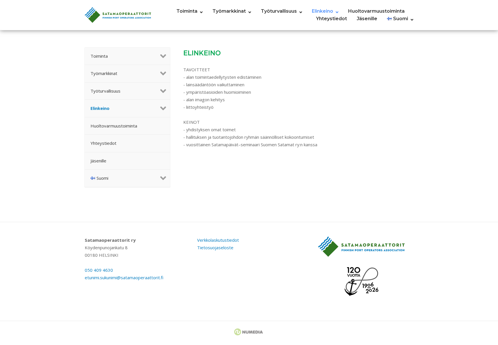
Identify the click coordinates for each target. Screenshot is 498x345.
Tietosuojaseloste (215, 247)
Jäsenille (367, 18)
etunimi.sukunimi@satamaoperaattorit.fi (124, 277)
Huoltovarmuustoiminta (376, 11)
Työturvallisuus (279, 11)
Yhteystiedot (331, 18)
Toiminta (186, 11)
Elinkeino (322, 11)
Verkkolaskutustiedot (218, 240)
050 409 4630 (99, 270)
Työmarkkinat (229, 11)
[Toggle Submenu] (160, 56)
